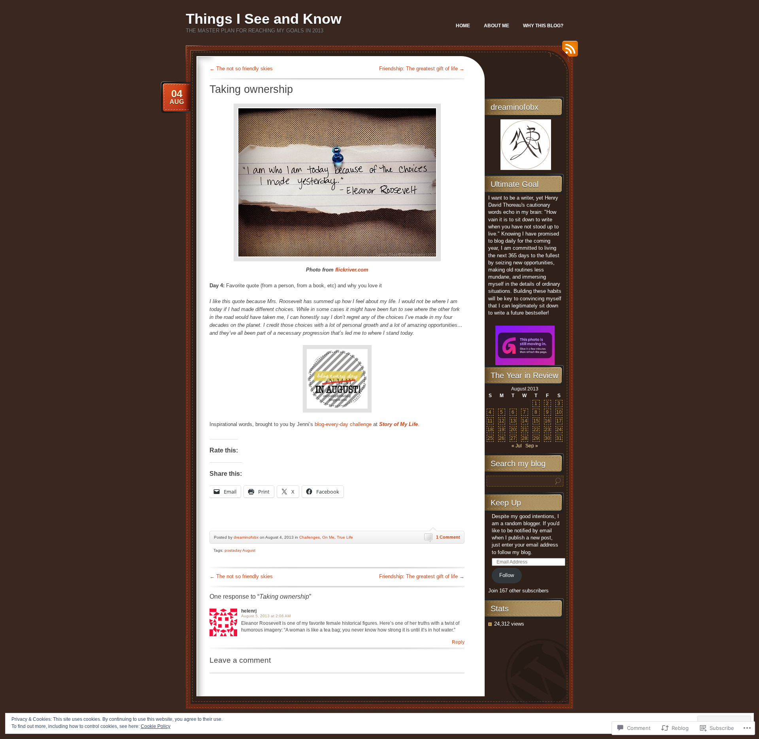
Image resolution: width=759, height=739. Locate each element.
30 (547, 438)
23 (547, 429)
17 (559, 421)
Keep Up (506, 502)
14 (524, 421)
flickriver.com (351, 270)
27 (513, 438)
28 (524, 438)
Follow (506, 575)
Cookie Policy (155, 726)
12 (501, 421)
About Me (496, 25)
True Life (345, 537)
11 (490, 421)
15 (536, 421)
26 (501, 438)
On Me (328, 537)
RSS (568, 51)
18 (490, 429)
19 (501, 429)
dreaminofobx (246, 537)
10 (559, 412)
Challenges (309, 537)
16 (547, 421)
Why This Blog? (543, 25)
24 (559, 429)
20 (513, 429)
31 (559, 438)
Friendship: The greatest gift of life (421, 69)
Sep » (531, 446)
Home (463, 25)
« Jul (517, 446)
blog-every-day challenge (343, 424)
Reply (458, 642)
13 (513, 421)
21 (524, 429)
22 (536, 429)
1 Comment (448, 537)
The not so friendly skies (241, 69)
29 (536, 438)
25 (490, 438)
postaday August (240, 550)
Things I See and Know (264, 19)
